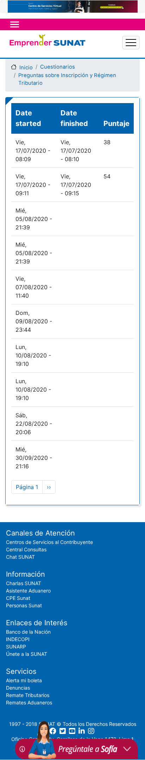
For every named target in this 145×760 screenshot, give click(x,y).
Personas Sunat (24, 605)
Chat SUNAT (20, 557)
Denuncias (18, 688)
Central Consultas (26, 549)
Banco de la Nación (28, 632)
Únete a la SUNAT (26, 654)
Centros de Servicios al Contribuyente (49, 542)
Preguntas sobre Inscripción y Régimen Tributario (67, 79)
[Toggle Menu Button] (130, 42)
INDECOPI (18, 639)
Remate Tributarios (27, 695)
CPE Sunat (18, 598)
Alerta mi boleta (24, 680)
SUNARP (16, 647)
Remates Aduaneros (29, 702)
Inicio (26, 67)
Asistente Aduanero (28, 591)
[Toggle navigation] (15, 24)
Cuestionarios (57, 67)
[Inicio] (47, 42)
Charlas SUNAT (23, 583)
